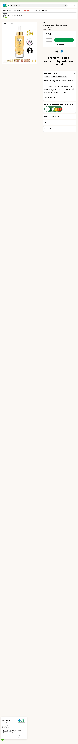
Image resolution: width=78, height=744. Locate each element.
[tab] (59, 108)
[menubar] (39, 10)
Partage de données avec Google (9, 731)
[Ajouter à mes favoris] (35, 23)
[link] (70, 5)
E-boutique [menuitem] (27, 10)
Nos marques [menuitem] (17, 10)
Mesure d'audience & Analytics (8, 732)
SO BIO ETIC (11, 15)
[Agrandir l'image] (33, 23)
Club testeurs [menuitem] (45, 10)
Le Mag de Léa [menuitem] (36, 10)
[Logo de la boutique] (6, 5)
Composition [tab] (48, 129)
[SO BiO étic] (5, 16)
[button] (8, 61)
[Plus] (52, 40)
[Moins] (47, 40)
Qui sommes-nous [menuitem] (7, 10)
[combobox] (39, 5)
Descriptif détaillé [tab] (50, 73)
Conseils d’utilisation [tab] (51, 116)
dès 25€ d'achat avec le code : (39, 1)
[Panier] (74, 5)
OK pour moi (20, 737)
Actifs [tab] (46, 123)
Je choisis (8, 737)
